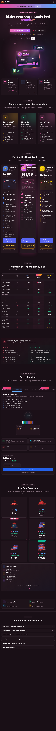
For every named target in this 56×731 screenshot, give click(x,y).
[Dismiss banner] (54, 6)
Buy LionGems (39, 30)
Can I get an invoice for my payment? (13, 635)
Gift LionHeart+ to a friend (29, 246)
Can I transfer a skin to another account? (14, 627)
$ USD (33, 38)
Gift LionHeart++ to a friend (47, 246)
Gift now (38, 6)
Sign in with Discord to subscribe (9, 240)
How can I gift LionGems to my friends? (14, 622)
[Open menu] (53, 2)
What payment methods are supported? (14, 639)
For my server (7, 461)
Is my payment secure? (9, 643)
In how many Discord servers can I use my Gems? (16, 631)
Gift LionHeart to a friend (10, 246)
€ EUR (28, 38)
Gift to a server (17, 461)
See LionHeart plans (20, 30)
